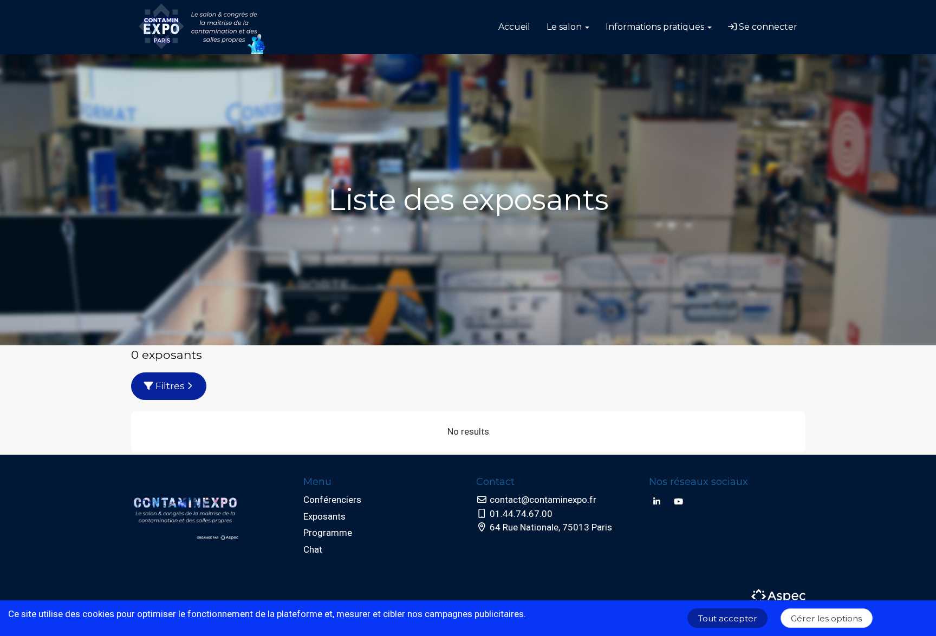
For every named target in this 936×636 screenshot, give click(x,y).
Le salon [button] (565, 27)
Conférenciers (332, 499)
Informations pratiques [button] (656, 27)
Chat (312, 549)
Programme (327, 532)
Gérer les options (826, 618)
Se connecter (767, 27)
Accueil (514, 27)
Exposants (324, 516)
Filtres (170, 386)
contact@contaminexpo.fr (541, 499)
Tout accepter (727, 618)
